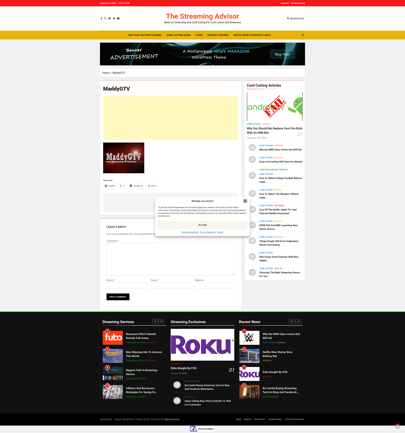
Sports (277, 189)
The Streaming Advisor (202, 16)
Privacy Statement (208, 232)
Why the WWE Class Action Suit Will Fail (280, 149)
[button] (245, 201)
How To (278, 268)
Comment (112, 240)
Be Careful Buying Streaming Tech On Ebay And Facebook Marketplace (280, 374)
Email (155, 280)
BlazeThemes (172, 419)
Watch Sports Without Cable (252, 35)
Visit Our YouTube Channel (145, 35)
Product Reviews (218, 35)
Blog (238, 419)
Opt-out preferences (190, 232)
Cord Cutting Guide (178, 35)
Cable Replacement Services (273, 169)
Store (199, 35)
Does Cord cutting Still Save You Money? (281, 161)
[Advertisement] (170, 118)
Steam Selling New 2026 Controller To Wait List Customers (277, 392)
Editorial (266, 124)
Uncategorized (192, 381)
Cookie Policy (275, 419)
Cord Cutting (254, 124)
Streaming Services (136, 342)
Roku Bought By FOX (183, 368)
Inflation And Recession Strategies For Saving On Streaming (140, 374)
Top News (279, 205)
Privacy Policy (298, 3)
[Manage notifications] (397, 426)
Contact (285, 3)
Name (110, 280)
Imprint (220, 232)
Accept (202, 224)
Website (199, 280)
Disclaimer (259, 419)
